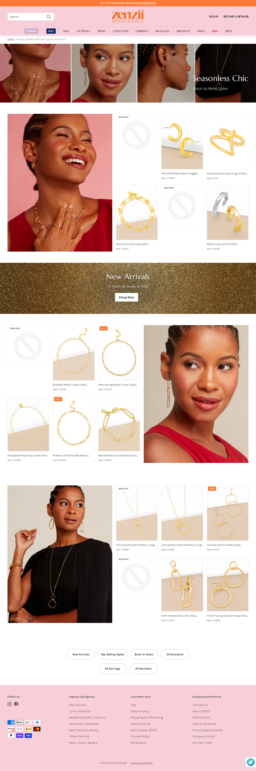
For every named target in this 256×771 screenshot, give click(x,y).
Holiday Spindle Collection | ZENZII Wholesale (40, 39)
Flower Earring (79, 736)
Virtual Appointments (207, 730)
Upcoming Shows (204, 724)
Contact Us (200, 705)
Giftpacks (83, 31)
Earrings (142, 31)
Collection (120, 31)
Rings (201, 31)
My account (139, 742)
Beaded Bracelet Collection (87, 717)
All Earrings (113, 668)
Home (10, 39)
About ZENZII (201, 711)
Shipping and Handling (147, 717)
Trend (101, 31)
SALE (215, 31)
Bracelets (183, 31)
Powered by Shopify (142, 762)
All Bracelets (175, 654)
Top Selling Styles (112, 654)
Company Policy (203, 736)
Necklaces (162, 31)
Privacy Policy (140, 736)
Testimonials (201, 717)
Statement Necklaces (84, 724)
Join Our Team (202, 742)
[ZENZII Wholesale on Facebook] (16, 704)
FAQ (133, 705)
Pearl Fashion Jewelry (83, 730)
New (66, 31)
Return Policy (140, 711)
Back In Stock (144, 654)
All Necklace (143, 668)
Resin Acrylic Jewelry (83, 742)
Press (228, 31)
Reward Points (141, 724)
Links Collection (80, 711)
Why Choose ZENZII (144, 730)
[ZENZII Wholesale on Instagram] (9, 704)
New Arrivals (81, 654)
